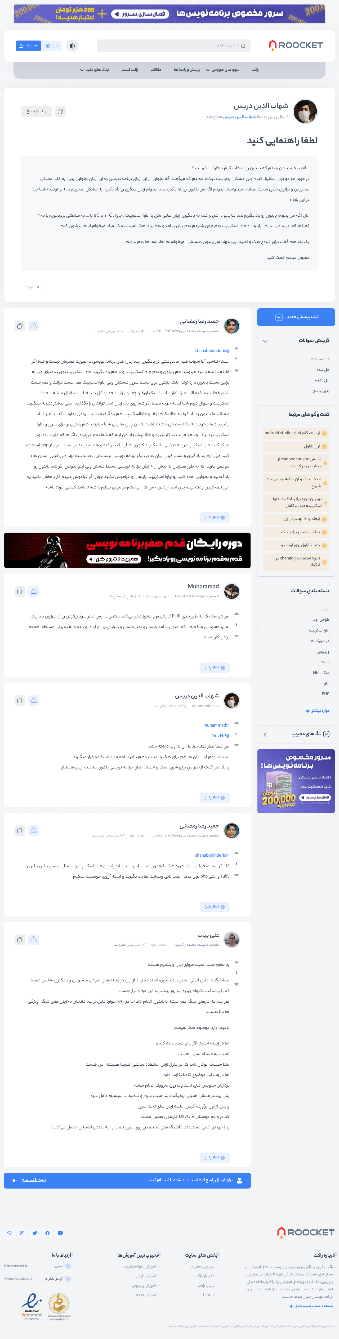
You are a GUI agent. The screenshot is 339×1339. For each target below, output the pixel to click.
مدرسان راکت (204, 1276)
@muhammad (156, 597)
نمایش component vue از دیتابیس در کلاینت (299, 463)
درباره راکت (206, 1286)
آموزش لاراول (146, 1276)
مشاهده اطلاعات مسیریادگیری (314, 1306)
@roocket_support (18, 1279)
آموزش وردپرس (144, 1286)
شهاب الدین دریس (261, 107)
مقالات (156, 70)
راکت (255, 70)
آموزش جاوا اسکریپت (139, 1267)
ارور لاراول (312, 446)
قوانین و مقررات (202, 1267)
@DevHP (137, 332)
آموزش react (146, 1295)
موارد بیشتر (320, 711)
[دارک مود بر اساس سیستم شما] (72, 45)
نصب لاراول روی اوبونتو (300, 545)
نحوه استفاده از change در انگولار (298, 562)
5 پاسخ (32, 111)
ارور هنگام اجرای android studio (292, 433)
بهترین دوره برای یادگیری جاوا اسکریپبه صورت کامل (297, 503)
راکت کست (130, 70)
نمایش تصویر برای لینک (300, 532)
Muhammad (203, 587)
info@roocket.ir (15, 1266)
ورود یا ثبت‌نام (33, 1180)
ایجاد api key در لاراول (301, 519)
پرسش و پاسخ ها (187, 70)
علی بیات (208, 935)
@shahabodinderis (212, 351)
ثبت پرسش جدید (303, 317)
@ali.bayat (158, 945)
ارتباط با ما (207, 1295)
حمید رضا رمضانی (199, 322)
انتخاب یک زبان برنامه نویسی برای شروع (293, 483)
